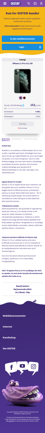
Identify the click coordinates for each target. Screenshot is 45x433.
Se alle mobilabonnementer (22, 38)
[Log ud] (41, 4)
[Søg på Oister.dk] (28, 3)
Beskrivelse (6, 139)
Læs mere (11, 421)
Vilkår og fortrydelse (31, 139)
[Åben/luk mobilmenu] (4, 3)
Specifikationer (17, 139)
